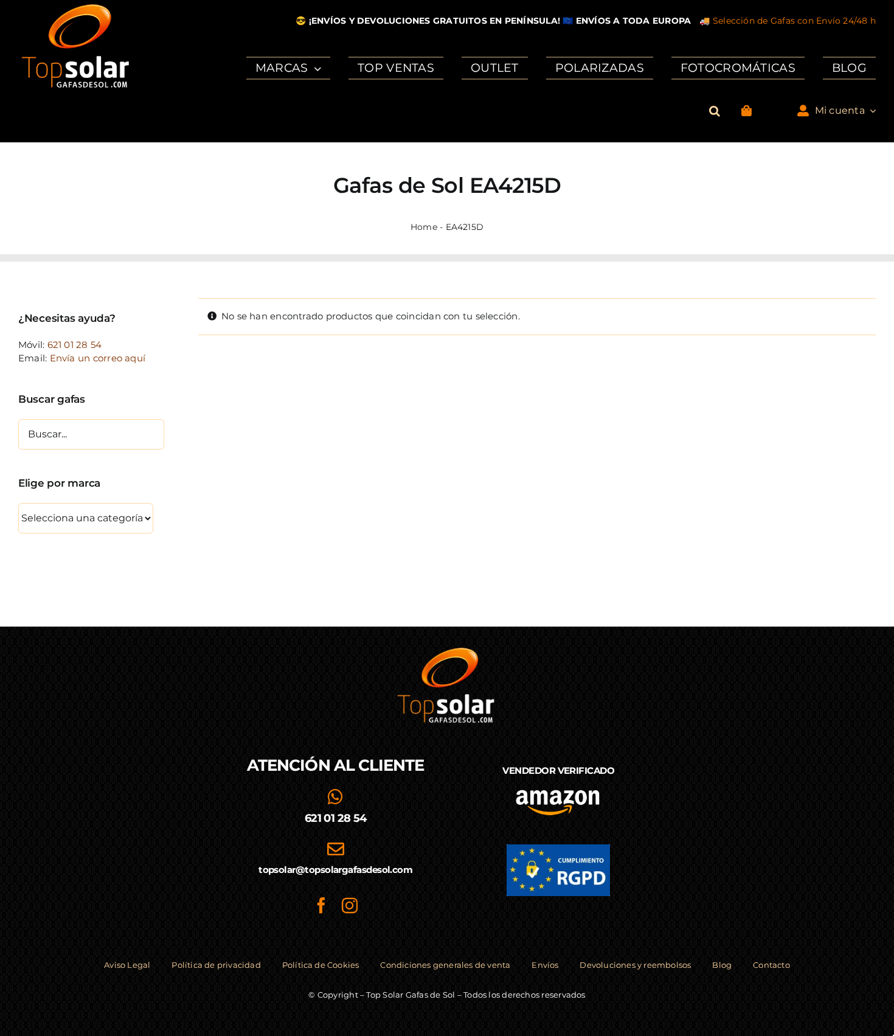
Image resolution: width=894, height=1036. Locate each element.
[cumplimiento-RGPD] (558, 849)
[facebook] (321, 905)
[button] (714, 111)
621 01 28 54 (74, 344)
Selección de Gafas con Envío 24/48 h (794, 20)
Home (424, 226)
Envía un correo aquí (98, 358)
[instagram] (350, 905)
